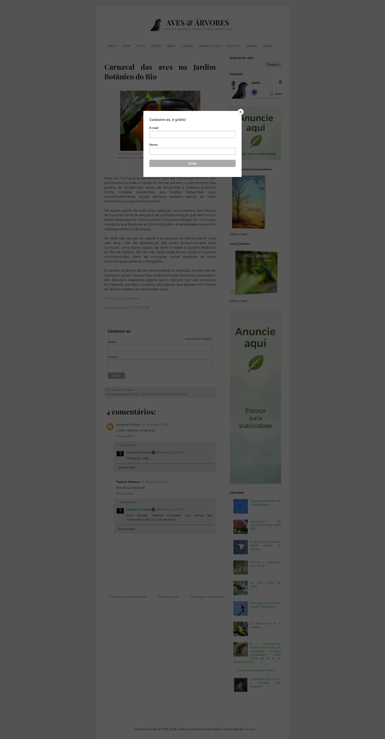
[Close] (241, 112)
